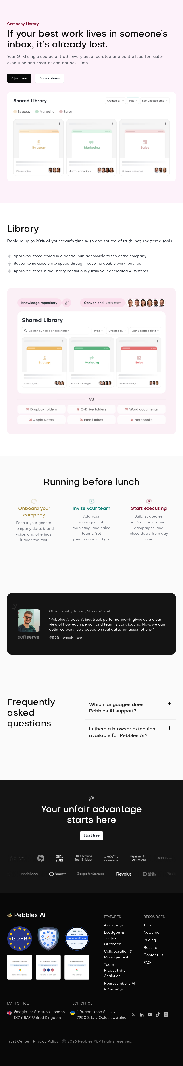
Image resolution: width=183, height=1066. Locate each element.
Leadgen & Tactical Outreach (114, 938)
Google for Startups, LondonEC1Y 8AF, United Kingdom (39, 1015)
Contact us (153, 955)
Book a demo (49, 78)
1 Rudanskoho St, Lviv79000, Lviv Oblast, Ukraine (101, 1015)
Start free (19, 78)
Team (148, 925)
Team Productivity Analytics (114, 970)
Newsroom (153, 933)
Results (150, 948)
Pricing (149, 940)
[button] (130, 708)
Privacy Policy (45, 1041)
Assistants (113, 925)
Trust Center (18, 1041)
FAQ (147, 963)
